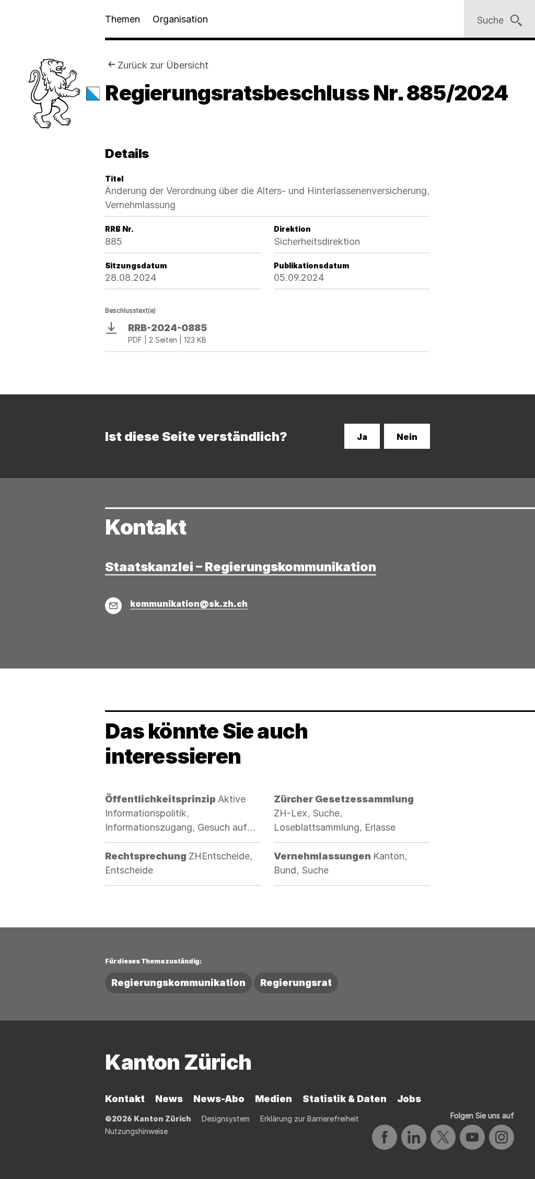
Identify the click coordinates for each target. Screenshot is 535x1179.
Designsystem (226, 1118)
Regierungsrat (296, 982)
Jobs (409, 1098)
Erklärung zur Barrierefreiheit (309, 1118)
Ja (362, 437)
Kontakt (125, 1098)
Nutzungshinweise (136, 1131)
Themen (122, 19)
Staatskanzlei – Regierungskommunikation (240, 566)
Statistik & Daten (345, 1098)
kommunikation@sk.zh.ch (189, 603)
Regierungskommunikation (178, 982)
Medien (273, 1098)
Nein (407, 437)
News (169, 1098)
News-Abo (219, 1098)
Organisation (180, 19)
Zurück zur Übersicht (163, 65)
